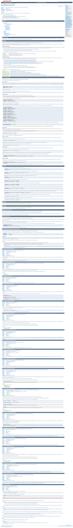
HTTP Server (4, 3)
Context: (3, 252)
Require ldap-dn (7, 27)
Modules (60, 1)
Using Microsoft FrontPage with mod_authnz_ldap (69, 14)
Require (22, 58)
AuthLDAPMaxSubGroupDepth (24, 105)
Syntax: (3, 286)
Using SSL (5, 32)
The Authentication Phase (8, 23)
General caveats (6, 22)
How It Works (7, 35)
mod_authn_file (23, 230)
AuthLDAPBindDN (4, 54)
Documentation (8, 3)
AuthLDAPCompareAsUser (7, 386)
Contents (67, 6)
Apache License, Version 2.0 (8, 526)
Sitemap (68, 1)
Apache (2, 3)
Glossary (66, 1)
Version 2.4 (12, 3)
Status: (2, 8)
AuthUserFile (15, 271)
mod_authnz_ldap (3, 14)
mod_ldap (25, 38)
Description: (2, 7)
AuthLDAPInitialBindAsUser (7, 327)
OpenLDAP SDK (10, 15)
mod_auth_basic (16, 13)
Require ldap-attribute (8, 28)
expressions (7, 80)
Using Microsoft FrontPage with (7, 34)
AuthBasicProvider (6, 274)
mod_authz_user (31, 66)
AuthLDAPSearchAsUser (7, 328)
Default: (3, 361)
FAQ (64, 1)
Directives (62, 1)
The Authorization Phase (8, 24)
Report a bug (71, 1)
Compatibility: (3, 10)
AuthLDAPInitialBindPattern (28, 378)
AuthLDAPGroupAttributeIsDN (6, 73)
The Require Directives (6, 25)
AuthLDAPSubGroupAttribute (39, 126)
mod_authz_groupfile (20, 67)
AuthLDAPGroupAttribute (5, 72)
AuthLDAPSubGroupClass (5, 75)
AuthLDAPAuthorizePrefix (68, 16)
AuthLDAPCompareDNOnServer (6, 71)
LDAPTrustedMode (31, 204)
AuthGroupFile (32, 67)
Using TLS (5, 31)
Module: (3, 281)
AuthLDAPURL (4, 53)
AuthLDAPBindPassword (5, 55)
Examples (67, 9)
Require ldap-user (7, 26)
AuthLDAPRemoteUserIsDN (68, 25)
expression (34, 159)
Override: (3, 253)
